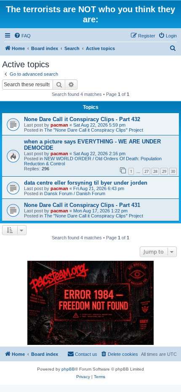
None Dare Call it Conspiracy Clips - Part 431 (82, 205)
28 (155, 171)
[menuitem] (22, 36)
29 (164, 171)
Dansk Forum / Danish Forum (74, 193)
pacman (59, 124)
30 (173, 171)
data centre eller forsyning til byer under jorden (85, 183)
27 (146, 171)
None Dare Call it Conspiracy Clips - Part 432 (82, 119)
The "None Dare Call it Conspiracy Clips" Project (93, 129)
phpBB (68, 369)
